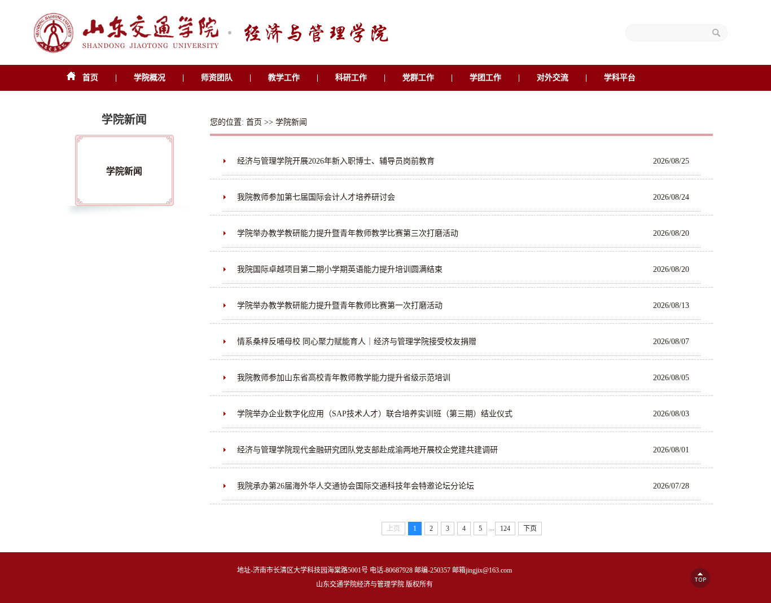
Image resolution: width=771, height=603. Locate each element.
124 (505, 528)
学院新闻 (124, 171)
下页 (530, 528)
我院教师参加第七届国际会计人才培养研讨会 (316, 197)
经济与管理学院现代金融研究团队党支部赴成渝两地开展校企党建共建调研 (367, 450)
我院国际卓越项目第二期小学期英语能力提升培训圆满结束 (340, 269)
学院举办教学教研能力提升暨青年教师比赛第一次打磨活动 (340, 305)
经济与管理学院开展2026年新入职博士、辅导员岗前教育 (336, 161)
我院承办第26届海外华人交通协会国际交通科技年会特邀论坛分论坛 (355, 486)
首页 (254, 122)
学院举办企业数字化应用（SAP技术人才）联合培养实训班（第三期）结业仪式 (374, 414)
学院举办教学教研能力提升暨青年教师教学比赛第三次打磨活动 (347, 233)
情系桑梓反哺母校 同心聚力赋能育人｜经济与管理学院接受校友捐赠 (356, 341)
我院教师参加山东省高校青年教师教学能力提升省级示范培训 (343, 377)
